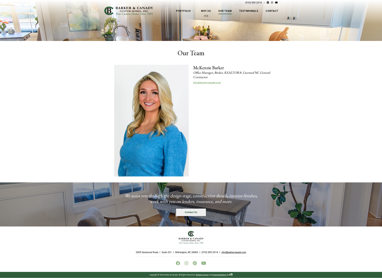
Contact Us (191, 212)
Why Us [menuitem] (206, 11)
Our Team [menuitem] (225, 11)
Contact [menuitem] (272, 11)
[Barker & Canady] (129, 11)
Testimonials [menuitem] (248, 11)
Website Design (202, 275)
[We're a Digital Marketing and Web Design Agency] (231, 275)
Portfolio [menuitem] (184, 11)
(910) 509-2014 (253, 2)
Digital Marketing (220, 275)
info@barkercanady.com (207, 82)
